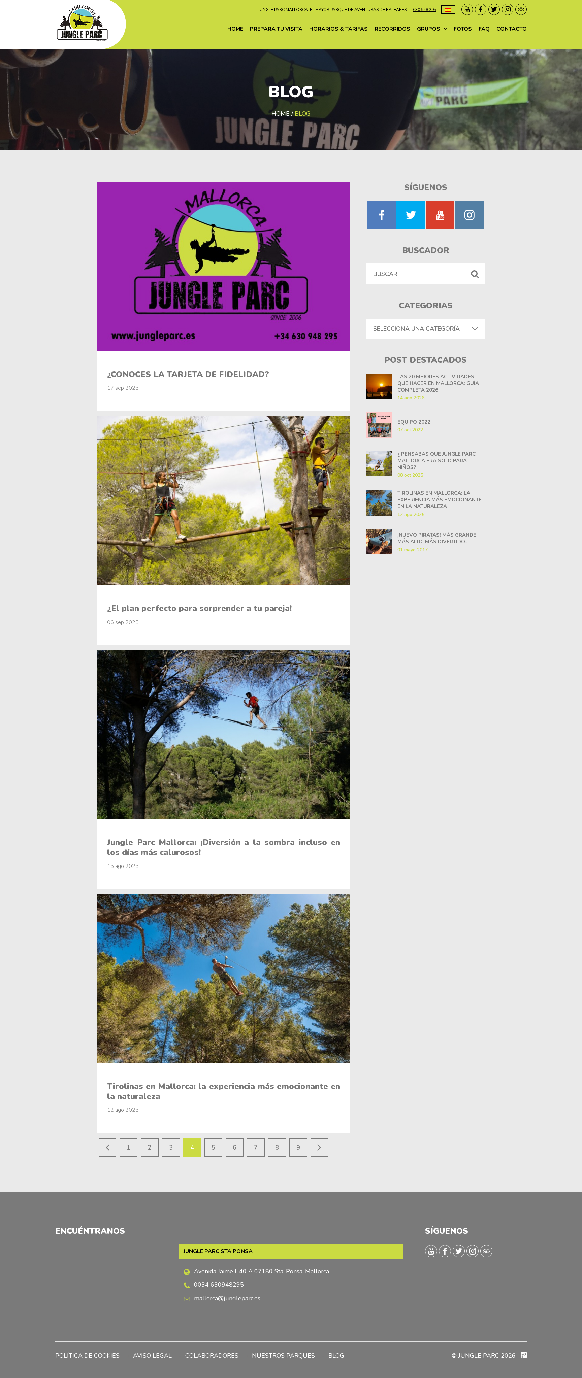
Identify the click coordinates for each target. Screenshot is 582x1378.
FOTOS (463, 29)
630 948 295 (424, 9)
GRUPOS (428, 29)
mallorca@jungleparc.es (227, 1298)
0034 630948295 (219, 1285)
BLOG (336, 1356)
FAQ (484, 29)
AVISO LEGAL (152, 1356)
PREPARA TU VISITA (276, 29)
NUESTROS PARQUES (283, 1356)
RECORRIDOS (392, 29)
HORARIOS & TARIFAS (338, 29)
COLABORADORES (211, 1356)
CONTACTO (511, 29)
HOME (235, 29)
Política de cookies (87, 1356)
